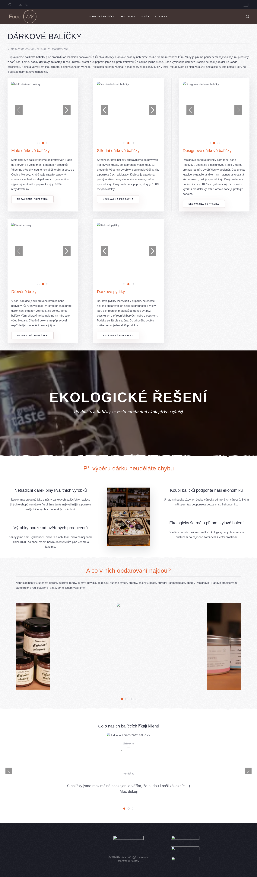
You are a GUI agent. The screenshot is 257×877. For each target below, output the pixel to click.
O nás (145, 16)
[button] (247, 16)
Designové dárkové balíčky (207, 150)
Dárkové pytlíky (111, 291)
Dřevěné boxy (23, 291)
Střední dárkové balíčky (118, 150)
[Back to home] (23, 16)
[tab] (38, 143)
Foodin (134, 860)
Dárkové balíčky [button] (102, 16)
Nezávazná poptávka (32, 199)
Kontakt (161, 16)
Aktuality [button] (127, 16)
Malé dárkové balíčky (30, 150)
